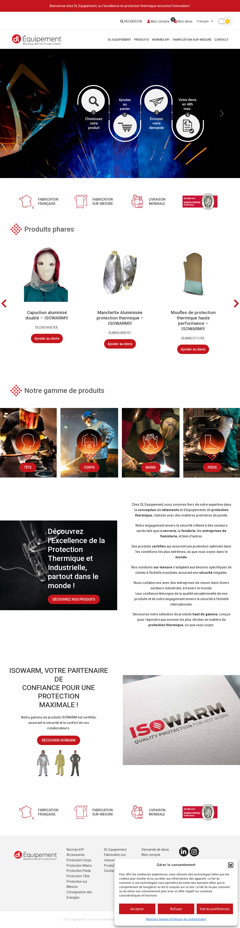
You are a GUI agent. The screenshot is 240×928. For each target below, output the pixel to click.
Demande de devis (155, 849)
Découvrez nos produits (73, 599)
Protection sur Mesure (77, 884)
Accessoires (76, 855)
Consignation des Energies (79, 894)
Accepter (137, 909)
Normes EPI (161, 39)
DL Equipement (119, 39)
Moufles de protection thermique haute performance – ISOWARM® (193, 320)
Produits (141, 39)
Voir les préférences (214, 909)
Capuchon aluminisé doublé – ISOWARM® (46, 315)
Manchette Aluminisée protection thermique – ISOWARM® (120, 318)
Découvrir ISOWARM (58, 740)
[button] (230, 865)
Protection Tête (78, 876)
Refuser (176, 909)
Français (203, 21)
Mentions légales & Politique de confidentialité (176, 919)
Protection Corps (79, 860)
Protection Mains (79, 865)
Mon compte (159, 21)
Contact (221, 39)
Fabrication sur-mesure (192, 39)
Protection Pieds (79, 871)
